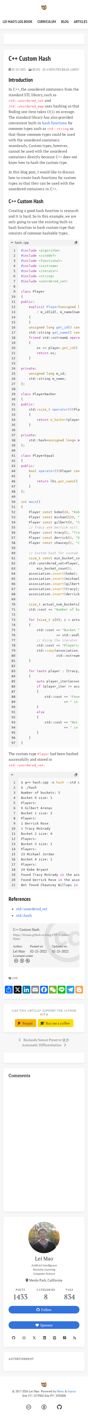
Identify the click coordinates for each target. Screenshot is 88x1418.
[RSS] (74, 1338)
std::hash (24, 915)
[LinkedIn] (45, 1338)
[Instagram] (24, 1338)
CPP (15, 978)
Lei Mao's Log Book (17, 21)
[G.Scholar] (64, 1338)
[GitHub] (59, 1407)
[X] (34, 1338)
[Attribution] (21, 960)
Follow (46, 1309)
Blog (65, 21)
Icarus (72, 1391)
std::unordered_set (31, 908)
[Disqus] (44, 1144)
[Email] (54, 1338)
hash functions (54, 122)
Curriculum (46, 21)
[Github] (14, 1338)
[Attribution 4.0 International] (44, 1407)
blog (36, 69)
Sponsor (46, 1325)
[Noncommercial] (27, 960)
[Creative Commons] (16, 960)
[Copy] (75, 243)
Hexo (60, 1391)
